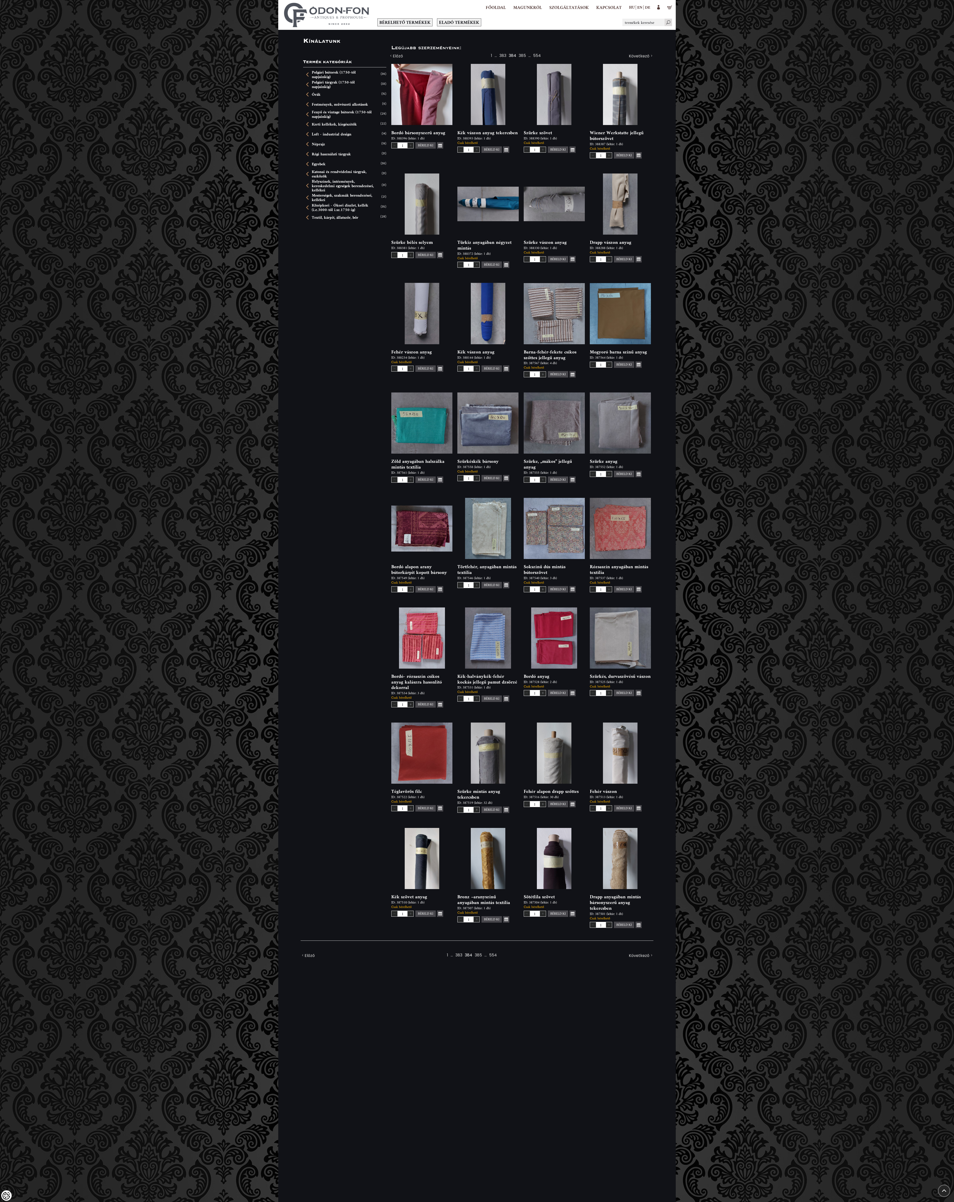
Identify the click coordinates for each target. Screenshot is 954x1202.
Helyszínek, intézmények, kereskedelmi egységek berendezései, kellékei (343, 185)
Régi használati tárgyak (331, 154)
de (647, 7)
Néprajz (318, 144)
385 (522, 56)
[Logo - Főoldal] (326, 15)
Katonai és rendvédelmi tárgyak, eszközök (339, 174)
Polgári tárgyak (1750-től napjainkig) (333, 84)
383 (502, 56)
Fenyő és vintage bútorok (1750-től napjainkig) (342, 114)
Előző (398, 56)
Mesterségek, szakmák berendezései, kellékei (342, 197)
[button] (528, 7)
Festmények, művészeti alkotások (340, 104)
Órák (316, 94)
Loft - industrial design (331, 134)
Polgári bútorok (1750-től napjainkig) (334, 74)
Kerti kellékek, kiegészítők (334, 124)
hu (632, 7)
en (639, 7)
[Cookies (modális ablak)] (6, 1195)
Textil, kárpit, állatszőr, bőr (335, 217)
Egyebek (318, 164)
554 (537, 56)
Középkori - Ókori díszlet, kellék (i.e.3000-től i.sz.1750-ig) (340, 207)
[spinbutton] (402, 145)
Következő (639, 56)
